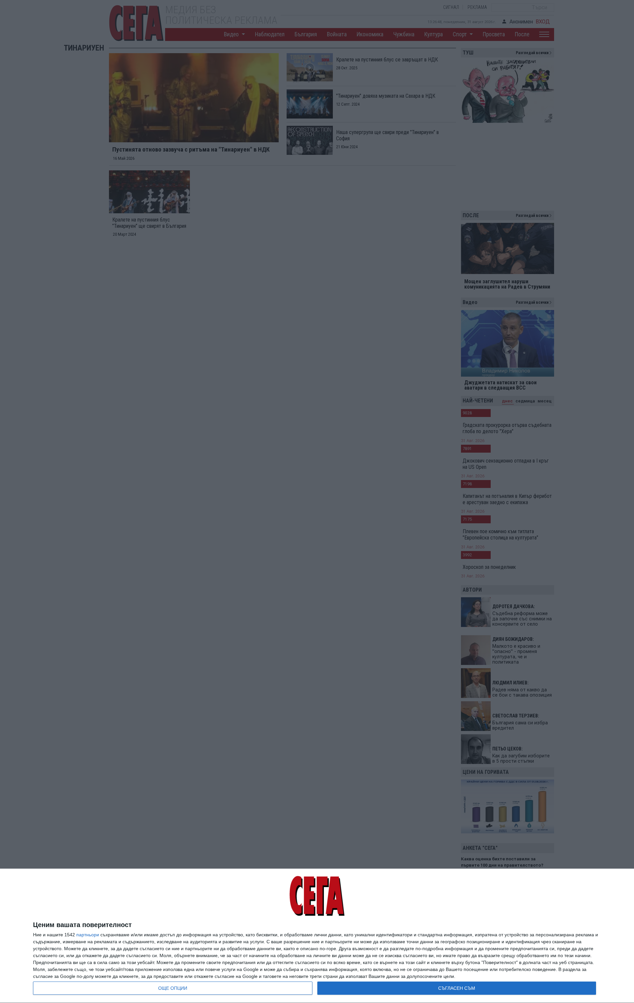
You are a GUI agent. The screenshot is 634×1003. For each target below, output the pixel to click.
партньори (87, 934)
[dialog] (317, 936)
